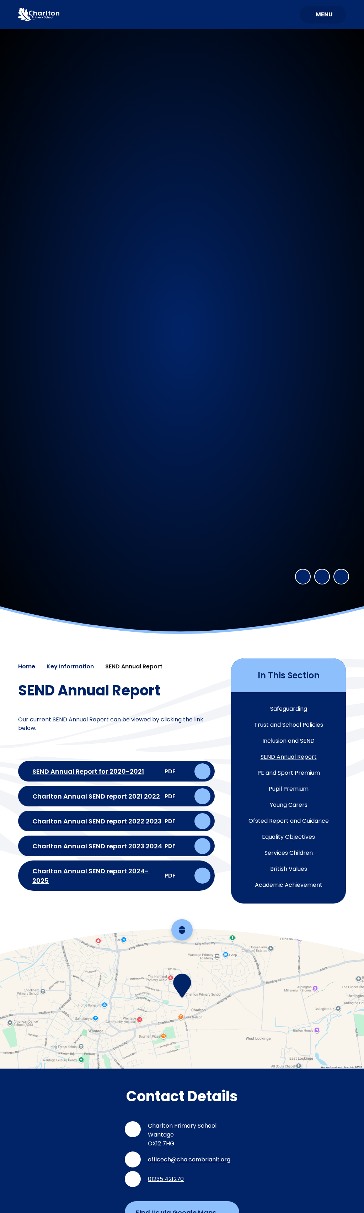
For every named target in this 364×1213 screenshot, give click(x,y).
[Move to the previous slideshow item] (303, 576)
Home (26, 666)
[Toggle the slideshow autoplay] (341, 576)
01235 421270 (166, 1179)
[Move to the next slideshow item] (322, 576)
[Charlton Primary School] (38, 15)
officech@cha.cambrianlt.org (189, 1159)
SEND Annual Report (133, 666)
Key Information (70, 666)
